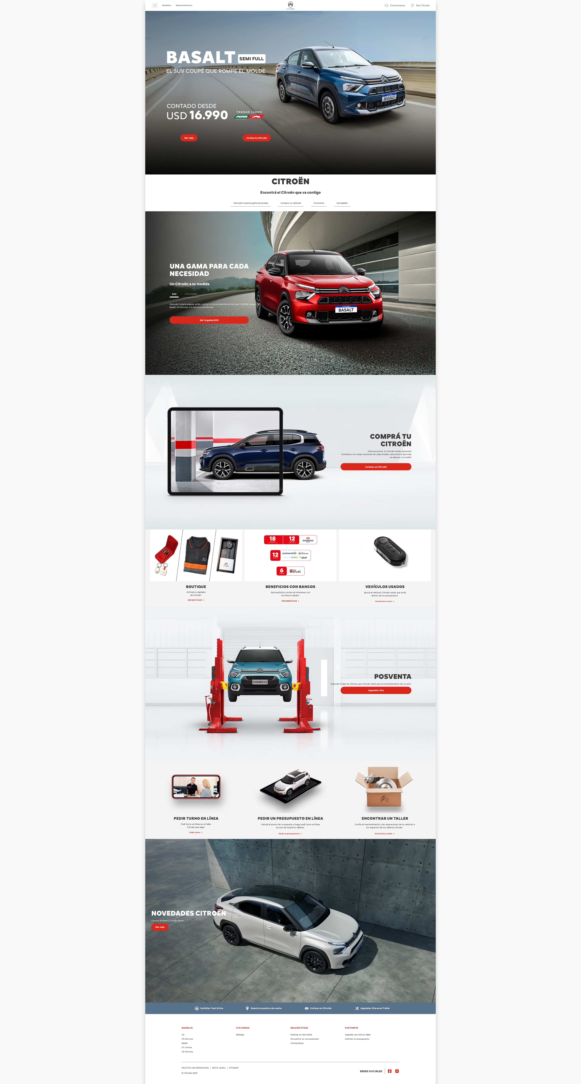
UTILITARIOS (242, 1028)
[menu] (155, 5)
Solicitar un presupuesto (357, 1039)
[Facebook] (389, 1071)
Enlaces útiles (299, 1028)
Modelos (187, 1028)
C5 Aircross (187, 1051)
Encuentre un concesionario (304, 1039)
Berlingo (240, 1034)
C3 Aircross (187, 1039)
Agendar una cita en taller (358, 1034)
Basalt (185, 1043)
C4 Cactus (187, 1047)
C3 (183, 1034)
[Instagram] (397, 1071)
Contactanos (297, 1043)
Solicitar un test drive (301, 1034)
